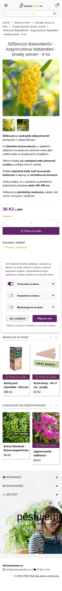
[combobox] (28, 13)
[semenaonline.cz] (31, 5)
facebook (38, 532)
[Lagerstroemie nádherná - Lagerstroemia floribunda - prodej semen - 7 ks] (45, 427)
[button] (51, 337)
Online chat (43, 569)
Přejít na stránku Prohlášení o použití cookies (31, 325)
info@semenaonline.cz (19, 569)
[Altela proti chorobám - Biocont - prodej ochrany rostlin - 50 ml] (16, 359)
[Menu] (6, 5)
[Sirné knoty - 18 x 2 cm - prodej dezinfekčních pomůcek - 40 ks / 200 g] (45, 359)
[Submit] (55, 13)
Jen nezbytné (17, 318)
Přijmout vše (44, 318)
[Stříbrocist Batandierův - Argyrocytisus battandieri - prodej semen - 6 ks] (31, 87)
